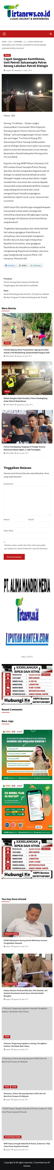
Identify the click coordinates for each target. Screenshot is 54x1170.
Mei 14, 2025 (21, 453)
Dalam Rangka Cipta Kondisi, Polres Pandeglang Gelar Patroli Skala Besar (25, 400)
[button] (4, 33)
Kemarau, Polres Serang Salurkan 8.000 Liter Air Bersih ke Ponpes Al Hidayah (25, 1095)
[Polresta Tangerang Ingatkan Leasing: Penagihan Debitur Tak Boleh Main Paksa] (27, 1023)
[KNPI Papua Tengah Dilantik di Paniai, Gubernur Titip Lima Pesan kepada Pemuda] (27, 1123)
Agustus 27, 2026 (19, 946)
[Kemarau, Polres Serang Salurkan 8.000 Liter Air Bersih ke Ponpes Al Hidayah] (27, 1073)
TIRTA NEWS (10, 356)
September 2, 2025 (23, 405)
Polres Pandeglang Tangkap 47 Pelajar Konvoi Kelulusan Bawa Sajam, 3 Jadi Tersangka (24, 448)
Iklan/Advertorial (11, 984)
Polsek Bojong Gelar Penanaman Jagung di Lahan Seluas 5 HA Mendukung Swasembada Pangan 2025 (27, 351)
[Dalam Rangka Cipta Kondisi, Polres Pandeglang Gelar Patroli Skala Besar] (27, 378)
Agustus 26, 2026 (19, 999)
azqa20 (8, 70)
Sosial (14, 1087)
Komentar (9, 483)
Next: (26, 294)
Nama (7, 519)
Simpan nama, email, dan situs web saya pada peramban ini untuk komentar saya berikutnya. (26, 547)
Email (31, 519)
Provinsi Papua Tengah (12, 1137)
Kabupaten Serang (11, 934)
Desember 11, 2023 (21, 70)
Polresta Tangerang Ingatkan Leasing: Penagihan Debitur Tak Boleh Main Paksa (25, 1045)
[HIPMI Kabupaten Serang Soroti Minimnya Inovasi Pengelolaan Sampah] (27, 920)
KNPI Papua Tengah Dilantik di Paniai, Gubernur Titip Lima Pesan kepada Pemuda (27, 1145)
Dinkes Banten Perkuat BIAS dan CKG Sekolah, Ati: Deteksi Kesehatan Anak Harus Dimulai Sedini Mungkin (26, 993)
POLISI (7, 55)
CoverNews (39, 1162)
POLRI (7, 1037)
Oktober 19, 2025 (22, 356)
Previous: (21, 282)
